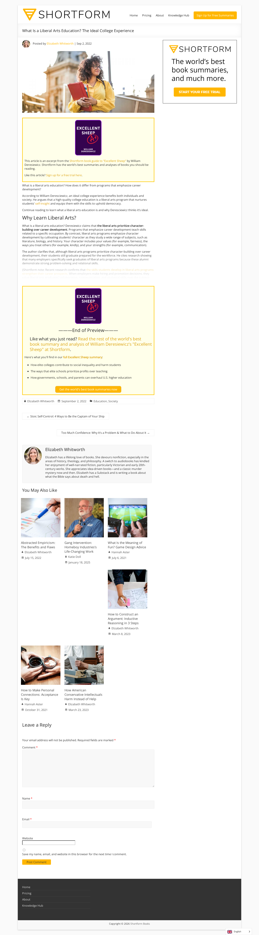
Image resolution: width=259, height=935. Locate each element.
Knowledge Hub (178, 15)
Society (113, 401)
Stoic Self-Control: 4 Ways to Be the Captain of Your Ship (65, 416)
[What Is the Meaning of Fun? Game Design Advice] (127, 500)
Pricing (146, 15)
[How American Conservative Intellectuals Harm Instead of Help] (84, 647)
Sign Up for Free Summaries (215, 15)
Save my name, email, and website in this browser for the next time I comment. (74, 854)
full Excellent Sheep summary (82, 357)
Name (27, 798)
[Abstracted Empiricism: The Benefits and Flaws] (40, 500)
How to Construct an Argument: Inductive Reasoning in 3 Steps (123, 618)
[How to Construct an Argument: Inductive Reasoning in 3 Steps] (127, 571)
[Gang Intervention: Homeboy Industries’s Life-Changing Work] (84, 500)
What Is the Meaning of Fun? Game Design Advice (127, 545)
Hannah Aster (121, 552)
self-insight (42, 203)
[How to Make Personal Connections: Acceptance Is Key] (40, 647)
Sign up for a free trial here (64, 175)
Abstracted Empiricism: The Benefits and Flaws (38, 545)
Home (134, 15)
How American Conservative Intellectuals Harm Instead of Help (83, 694)
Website (27, 838)
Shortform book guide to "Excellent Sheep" (98, 161)
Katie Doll (74, 557)
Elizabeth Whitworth (60, 43)
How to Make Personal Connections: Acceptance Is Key (39, 694)
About (160, 15)
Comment (30, 747)
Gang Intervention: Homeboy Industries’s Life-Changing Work (80, 547)
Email (27, 819)
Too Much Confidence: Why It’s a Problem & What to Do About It (105, 433)
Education (100, 401)
